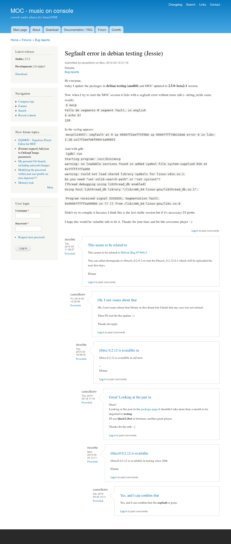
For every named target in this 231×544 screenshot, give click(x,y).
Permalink (70, 253)
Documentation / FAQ (78, 29)
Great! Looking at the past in (130, 397)
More (50, 187)
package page (149, 409)
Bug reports (42, 40)
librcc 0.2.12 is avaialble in (119, 350)
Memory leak (26, 183)
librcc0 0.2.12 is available (129, 453)
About (36, 29)
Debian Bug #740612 (134, 252)
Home (14, 40)
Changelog (175, 4)
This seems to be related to (107, 244)
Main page (20, 29)
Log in (195, 230)
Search (190, 4)
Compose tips (26, 101)
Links (202, 4)
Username (22, 211)
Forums (27, 40)
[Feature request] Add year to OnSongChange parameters (33, 153)
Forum (102, 29)
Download (52, 29)
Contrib (116, 29)
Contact (215, 4)
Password (22, 223)
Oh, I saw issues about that (117, 299)
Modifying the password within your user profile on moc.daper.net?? (33, 174)
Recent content (27, 115)
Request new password (31, 237)
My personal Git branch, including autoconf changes (34, 163)
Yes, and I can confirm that (139, 495)
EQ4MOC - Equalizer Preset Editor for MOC (34, 142)
